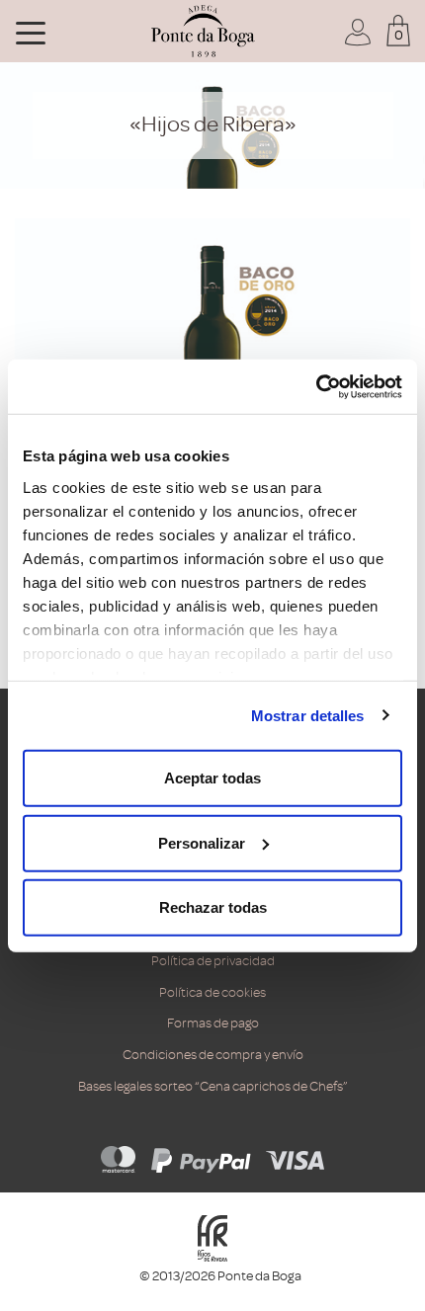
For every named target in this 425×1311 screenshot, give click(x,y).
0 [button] (398, 35)
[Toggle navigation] (30, 31)
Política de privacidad (213, 960)
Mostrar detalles (308, 714)
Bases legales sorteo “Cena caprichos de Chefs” (213, 1086)
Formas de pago (213, 1023)
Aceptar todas (212, 778)
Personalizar (201, 842)
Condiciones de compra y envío (213, 1054)
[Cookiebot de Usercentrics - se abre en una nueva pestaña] (315, 386)
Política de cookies (212, 992)
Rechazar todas (213, 907)
